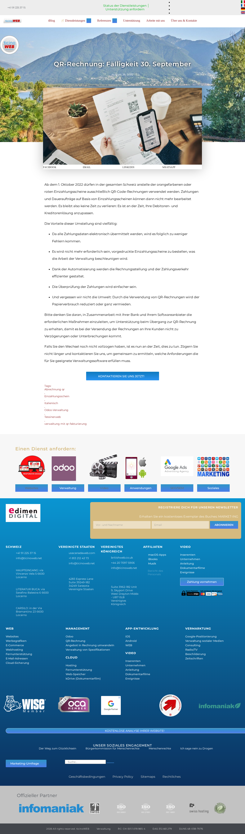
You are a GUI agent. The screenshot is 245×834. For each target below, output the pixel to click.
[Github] (78, 531)
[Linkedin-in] (44, 531)
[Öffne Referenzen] (114, 20)
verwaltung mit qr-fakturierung (65, 424)
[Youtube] (67, 531)
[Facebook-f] (10, 531)
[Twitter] (22, 531)
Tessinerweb (52, 417)
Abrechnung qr (54, 389)
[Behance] (55, 531)
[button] (63, 167)
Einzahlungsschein (56, 396)
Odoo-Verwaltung (56, 410)
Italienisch (51, 403)
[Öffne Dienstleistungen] (89, 20)
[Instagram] (33, 531)
